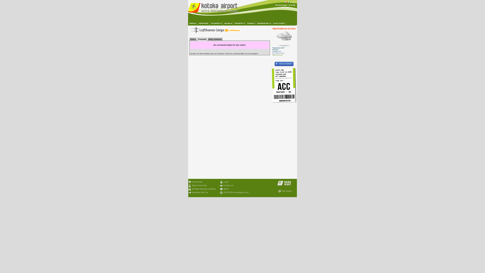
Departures (203, 23)
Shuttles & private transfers (204, 189)
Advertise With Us (200, 192)
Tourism (250, 23)
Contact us (228, 185)
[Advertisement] (284, 141)
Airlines (227, 23)
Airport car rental (199, 185)
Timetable (202, 39)
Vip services (197, 182)
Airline (193, 39)
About (226, 189)
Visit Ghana (287, 191)
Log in (226, 182)
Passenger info (263, 23)
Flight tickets (279, 23)
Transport (238, 23)
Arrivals (192, 23)
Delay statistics (215, 39)
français (292, 2)
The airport (215, 23)
